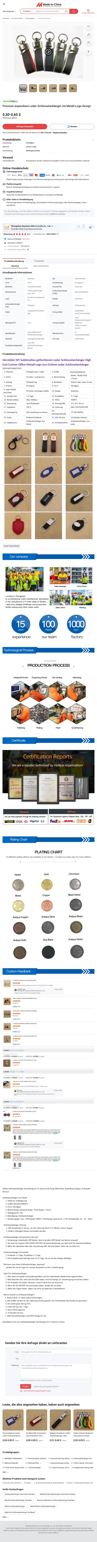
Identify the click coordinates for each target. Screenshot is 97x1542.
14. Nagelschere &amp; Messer (82, 1467)
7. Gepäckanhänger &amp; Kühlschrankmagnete (67, 1463)
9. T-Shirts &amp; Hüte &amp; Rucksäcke (82, 1463)
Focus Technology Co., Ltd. (46, 1526)
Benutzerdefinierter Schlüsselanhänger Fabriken (56, 1500)
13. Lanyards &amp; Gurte (58, 1467)
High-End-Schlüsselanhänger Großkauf (20, 1512)
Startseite (6, 18)
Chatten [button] (73, 126)
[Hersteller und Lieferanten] (48, 4)
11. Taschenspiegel (33, 1467)
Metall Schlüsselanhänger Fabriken (18, 1500)
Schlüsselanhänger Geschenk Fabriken (20, 1494)
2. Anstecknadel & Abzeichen (37, 1458)
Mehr (5, 1517)
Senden (25, 1386)
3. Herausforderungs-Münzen (59, 1458)
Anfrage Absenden (24, 126)
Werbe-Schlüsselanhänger (15, 1506)
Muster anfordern (60, 132)
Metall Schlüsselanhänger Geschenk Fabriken (57, 1494)
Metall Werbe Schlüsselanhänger (43, 1506)
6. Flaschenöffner (32, 1463)
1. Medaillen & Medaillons (12, 1458)
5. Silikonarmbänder (10, 1463)
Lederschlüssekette (43, 18)
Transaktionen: (45, 234)
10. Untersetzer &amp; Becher (14, 1467)
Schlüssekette (30, 18)
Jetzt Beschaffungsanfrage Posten (35, 1391)
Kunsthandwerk (17, 18)
